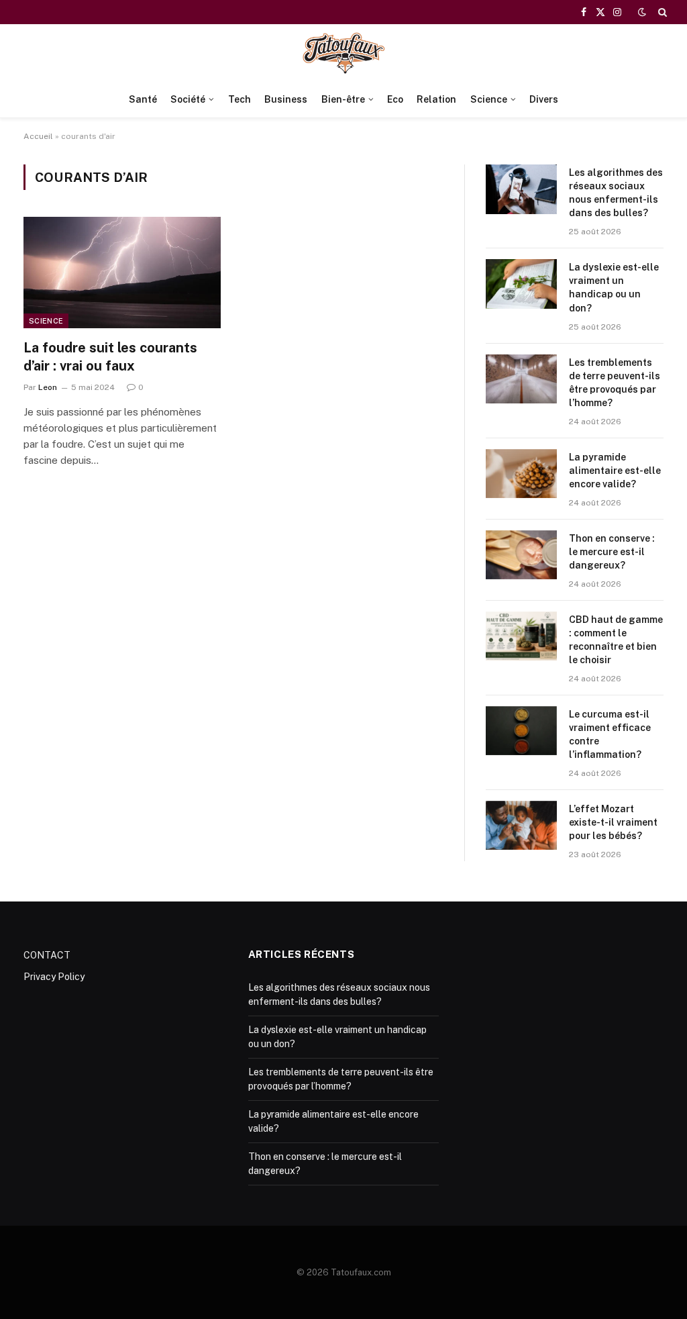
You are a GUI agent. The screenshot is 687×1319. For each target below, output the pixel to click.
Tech (239, 99)
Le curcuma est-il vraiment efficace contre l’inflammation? (610, 734)
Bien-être (343, 99)
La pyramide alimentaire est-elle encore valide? (615, 470)
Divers (543, 99)
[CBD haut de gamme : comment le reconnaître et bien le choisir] (521, 636)
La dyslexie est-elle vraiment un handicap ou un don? (614, 287)
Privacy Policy (54, 976)
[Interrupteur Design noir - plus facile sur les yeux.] (642, 12)
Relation (436, 99)
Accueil (38, 136)
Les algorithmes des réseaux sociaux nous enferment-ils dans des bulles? (616, 192)
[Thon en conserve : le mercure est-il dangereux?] (521, 554)
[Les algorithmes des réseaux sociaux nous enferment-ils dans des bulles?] (521, 188)
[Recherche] (661, 12)
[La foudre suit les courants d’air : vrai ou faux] (122, 272)
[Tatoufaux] (343, 52)
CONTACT (46, 955)
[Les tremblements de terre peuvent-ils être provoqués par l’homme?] (521, 378)
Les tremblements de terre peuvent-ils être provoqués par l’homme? (614, 382)
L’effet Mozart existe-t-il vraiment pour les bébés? (613, 822)
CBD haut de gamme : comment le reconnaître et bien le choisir (616, 639)
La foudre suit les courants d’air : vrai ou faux (110, 357)
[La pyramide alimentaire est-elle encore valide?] (521, 473)
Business (285, 99)
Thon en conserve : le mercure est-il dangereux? (612, 552)
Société (187, 99)
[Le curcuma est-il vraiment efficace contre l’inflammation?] (521, 730)
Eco (395, 99)
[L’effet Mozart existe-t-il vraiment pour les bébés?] (521, 825)
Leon (47, 387)
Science (488, 99)
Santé (143, 99)
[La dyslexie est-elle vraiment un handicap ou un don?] (521, 283)
